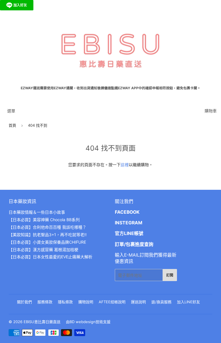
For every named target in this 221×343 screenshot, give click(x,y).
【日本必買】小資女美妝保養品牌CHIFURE (47, 242)
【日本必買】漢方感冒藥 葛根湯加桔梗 (43, 249)
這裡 (125, 164)
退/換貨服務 (161, 302)
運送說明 (138, 302)
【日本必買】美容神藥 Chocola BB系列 (44, 219)
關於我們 (24, 302)
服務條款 (44, 302)
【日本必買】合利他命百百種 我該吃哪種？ (47, 227)
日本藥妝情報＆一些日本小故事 (37, 212)
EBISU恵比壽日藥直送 (42, 321)
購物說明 (85, 302)
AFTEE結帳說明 (112, 302)
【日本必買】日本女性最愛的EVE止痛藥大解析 (50, 256)
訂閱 (169, 275)
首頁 (12, 125)
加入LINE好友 (188, 302)
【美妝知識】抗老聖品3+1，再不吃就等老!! (48, 234)
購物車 (211, 110)
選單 (11, 110)
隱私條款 (65, 302)
